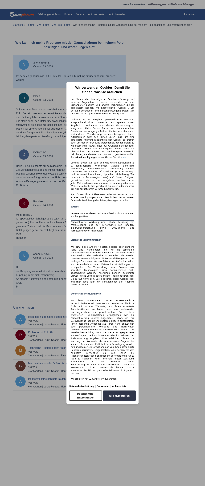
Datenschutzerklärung (81, 386)
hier (125, 157)
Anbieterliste (119, 386)
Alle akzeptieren (119, 395)
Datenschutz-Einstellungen (85, 395)
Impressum (103, 386)
